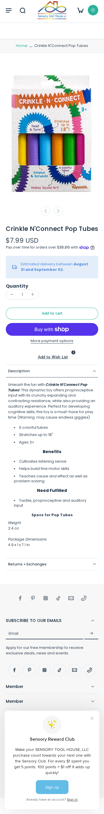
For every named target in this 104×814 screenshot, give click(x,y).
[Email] (71, 598)
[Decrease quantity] (12, 294)
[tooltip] (73, 352)
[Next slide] (58, 211)
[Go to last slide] (45, 211)
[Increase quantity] (32, 294)
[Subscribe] (91, 633)
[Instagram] (45, 598)
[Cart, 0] (80, 10)
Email (13, 633)
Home (21, 45)
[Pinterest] (33, 598)
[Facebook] (20, 598)
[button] (8, 10)
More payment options (52, 341)
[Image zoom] (52, 133)
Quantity (17, 286)
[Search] (22, 10)
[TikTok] (58, 598)
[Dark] (93, 10)
